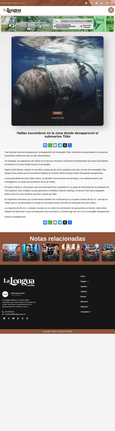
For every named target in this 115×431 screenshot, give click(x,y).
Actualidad (85, 312)
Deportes (84, 307)
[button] (1, 251)
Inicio (83, 276)
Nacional (84, 302)
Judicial (84, 291)
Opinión (84, 286)
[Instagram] (112, 3)
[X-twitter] (91, 3)
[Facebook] (86, 3)
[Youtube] (96, 3)
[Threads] (107, 3)
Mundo (83, 296)
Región (83, 281)
